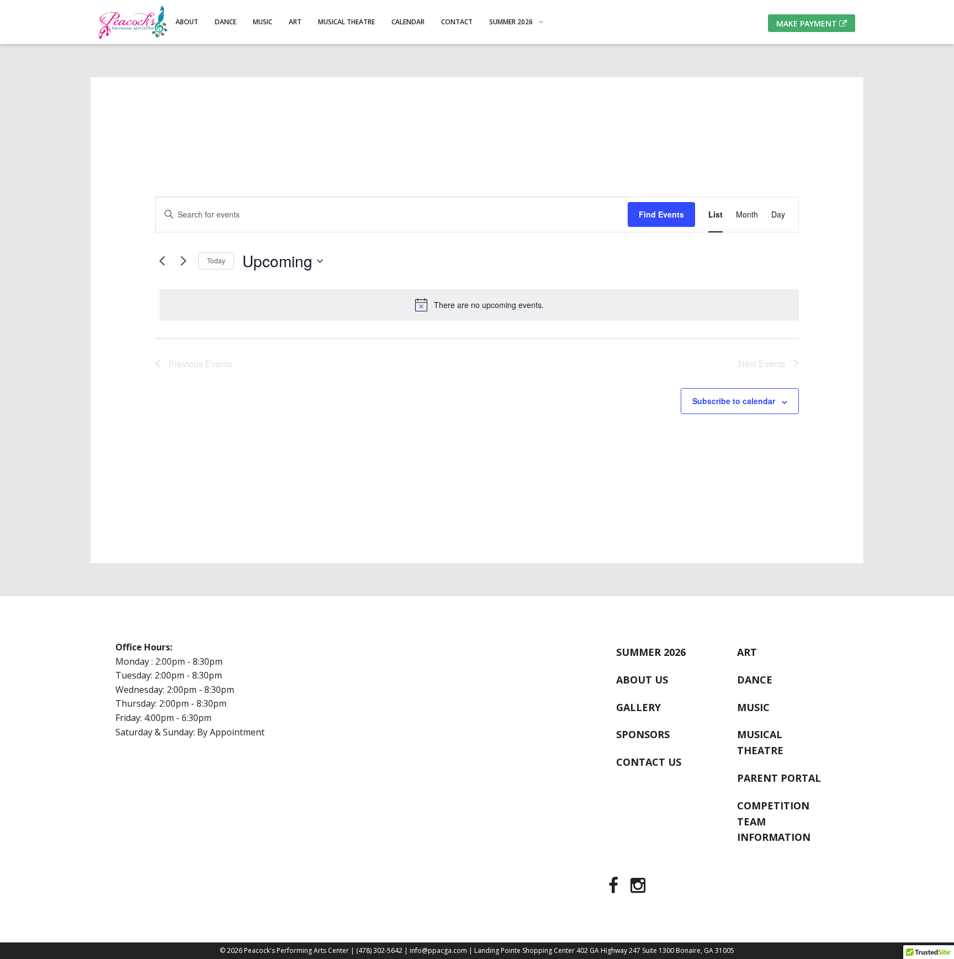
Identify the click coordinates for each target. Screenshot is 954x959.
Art (295, 22)
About (187, 22)
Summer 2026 (511, 22)
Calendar (408, 22)
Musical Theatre (346, 22)
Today (216, 260)
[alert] (479, 304)
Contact (457, 22)
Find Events (661, 214)
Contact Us (648, 762)
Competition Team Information (773, 821)
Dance (225, 22)
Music (262, 22)
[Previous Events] (161, 261)
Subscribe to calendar (733, 400)
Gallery (638, 707)
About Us (642, 679)
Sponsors (643, 734)
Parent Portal (779, 778)
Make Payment (807, 23)
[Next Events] (183, 261)
